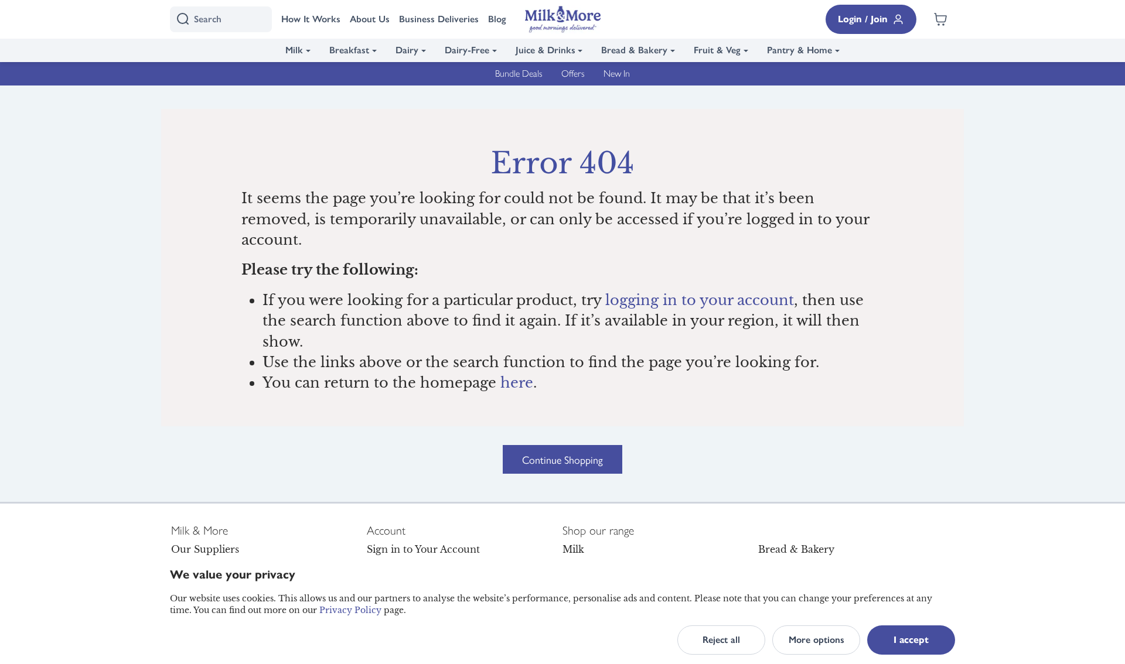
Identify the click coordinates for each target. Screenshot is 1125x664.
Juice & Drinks (545, 50)
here (516, 382)
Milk (294, 50)
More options (816, 639)
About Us (370, 19)
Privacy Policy (350, 610)
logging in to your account (699, 300)
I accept (911, 639)
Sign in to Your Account (423, 549)
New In (617, 73)
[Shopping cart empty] (940, 19)
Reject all (721, 639)
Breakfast (349, 50)
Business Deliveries (439, 19)
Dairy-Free (467, 50)
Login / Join (863, 19)
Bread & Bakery (634, 50)
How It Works (310, 19)
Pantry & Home (799, 50)
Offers (573, 73)
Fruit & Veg (717, 50)
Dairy (407, 50)
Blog (497, 19)
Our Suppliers (205, 549)
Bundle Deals (519, 73)
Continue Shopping (562, 459)
